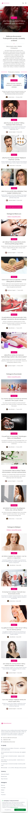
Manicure (14, 239)
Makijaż (14, 553)
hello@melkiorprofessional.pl (9, 741)
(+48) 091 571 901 (6, 739)
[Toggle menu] (25, 3)
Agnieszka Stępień (5, 774)
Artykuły (3, 745)
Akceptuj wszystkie (20, 809)
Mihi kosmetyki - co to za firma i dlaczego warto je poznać (13, 767)
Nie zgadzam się (8, 809)
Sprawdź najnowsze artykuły (14, 207)
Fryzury (14, 17)
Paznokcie (3, 794)
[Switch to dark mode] (23, 3)
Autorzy (3, 771)
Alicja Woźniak (4, 778)
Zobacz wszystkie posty (14, 216)
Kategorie (4, 782)
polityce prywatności (14, 807)
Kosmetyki (14, 80)
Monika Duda (4, 776)
